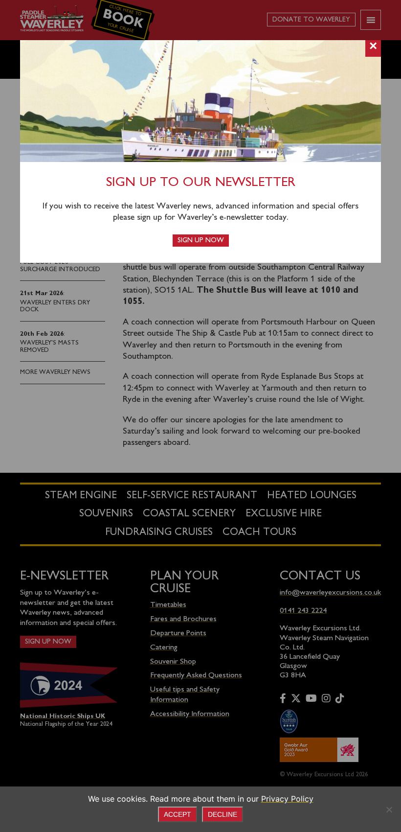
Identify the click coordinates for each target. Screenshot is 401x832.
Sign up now (201, 240)
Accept (177, 814)
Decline (222, 814)
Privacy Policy (287, 799)
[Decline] (389, 809)
